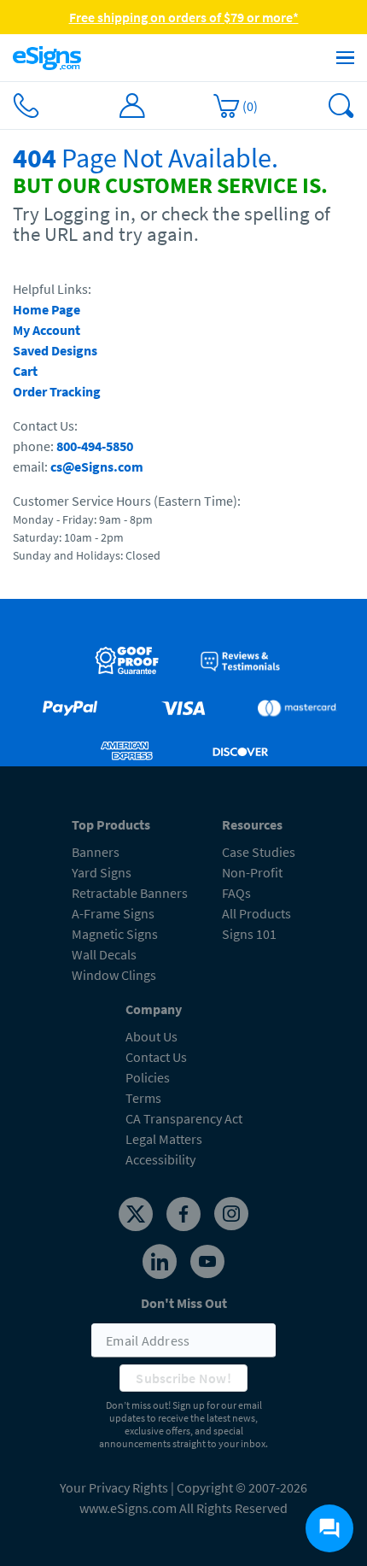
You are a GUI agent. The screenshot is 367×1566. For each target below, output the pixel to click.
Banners (95, 851)
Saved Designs (55, 350)
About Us (151, 1036)
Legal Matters (163, 1138)
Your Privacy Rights (114, 1487)
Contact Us (156, 1056)
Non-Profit (252, 872)
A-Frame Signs (113, 913)
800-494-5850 (94, 446)
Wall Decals (104, 954)
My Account (46, 329)
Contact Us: (45, 425)
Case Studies (258, 851)
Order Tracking (57, 391)
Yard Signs (101, 872)
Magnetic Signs (115, 933)
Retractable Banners (130, 892)
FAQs (236, 892)
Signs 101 (249, 933)
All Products (256, 913)
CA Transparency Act (183, 1118)
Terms (143, 1097)
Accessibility (160, 1159)
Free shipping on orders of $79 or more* (184, 17)
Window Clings (114, 974)
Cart (25, 370)
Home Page (46, 309)
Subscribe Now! (183, 1378)
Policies (147, 1077)
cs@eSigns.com (96, 466)
